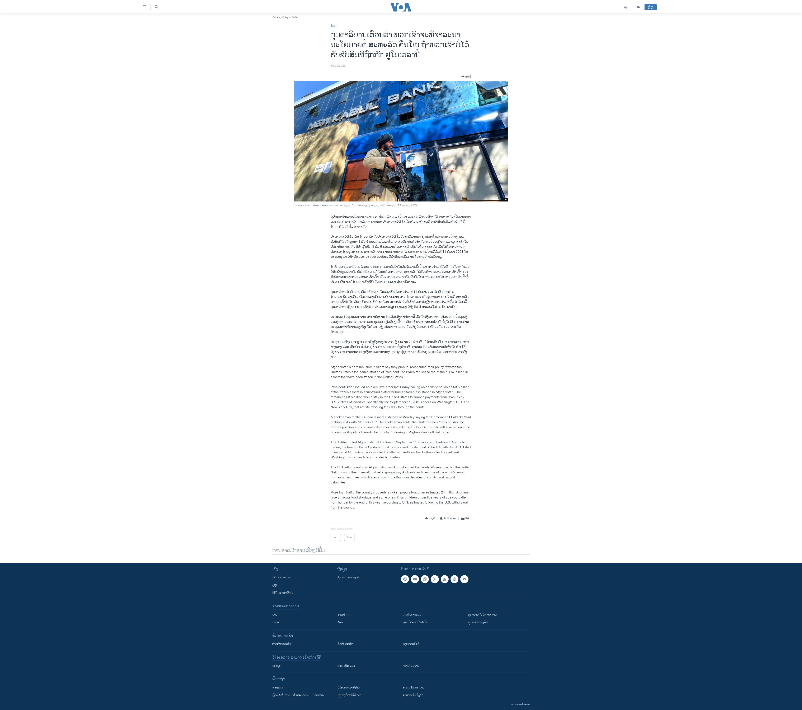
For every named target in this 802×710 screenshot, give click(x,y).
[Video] (638, 7)
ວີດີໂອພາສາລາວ (282, 577)
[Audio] (625, 7)
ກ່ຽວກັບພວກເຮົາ (281, 644)
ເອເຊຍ (276, 622)
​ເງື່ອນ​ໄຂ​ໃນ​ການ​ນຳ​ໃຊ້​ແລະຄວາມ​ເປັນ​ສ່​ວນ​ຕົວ (298, 695)
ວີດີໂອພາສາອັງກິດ (282, 593)
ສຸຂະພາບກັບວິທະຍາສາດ (482, 614)
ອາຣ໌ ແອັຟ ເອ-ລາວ (414, 687)
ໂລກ (333, 26)
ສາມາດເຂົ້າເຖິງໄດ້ (413, 695)
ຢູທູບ (275, 585)
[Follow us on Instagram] (425, 579)
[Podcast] (454, 579)
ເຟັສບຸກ (276, 666)
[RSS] (445, 579)
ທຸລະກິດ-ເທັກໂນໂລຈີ (415, 622)
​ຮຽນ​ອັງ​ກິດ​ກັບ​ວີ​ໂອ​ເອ (349, 695)
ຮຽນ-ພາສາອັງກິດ (478, 622)
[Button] (466, 76)
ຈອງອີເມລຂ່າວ (411, 666)
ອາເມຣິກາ (343, 614)
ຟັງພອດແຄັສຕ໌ (411, 644)
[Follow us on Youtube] (415, 579)
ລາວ (275, 614)
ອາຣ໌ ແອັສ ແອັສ (346, 666)
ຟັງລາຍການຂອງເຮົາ (348, 577)
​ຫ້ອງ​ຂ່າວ (277, 687)
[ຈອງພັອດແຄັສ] (464, 579)
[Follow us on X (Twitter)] (435, 579)
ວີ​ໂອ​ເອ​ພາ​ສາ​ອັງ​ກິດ (349, 687)
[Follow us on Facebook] (405, 579)
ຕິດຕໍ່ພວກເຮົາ (345, 644)
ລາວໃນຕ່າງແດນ (412, 614)
